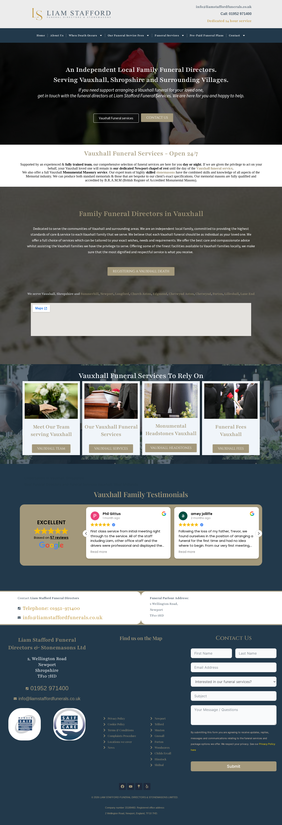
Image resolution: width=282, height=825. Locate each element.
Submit (233, 766)
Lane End (247, 294)
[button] (258, 533)
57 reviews (59, 537)
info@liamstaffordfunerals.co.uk (224, 6)
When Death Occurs (83, 35)
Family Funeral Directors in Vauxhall (141, 213)
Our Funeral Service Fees (126, 35)
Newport (106, 294)
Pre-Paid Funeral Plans (207, 35)
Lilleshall (231, 294)
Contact (234, 35)
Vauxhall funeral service (214, 168)
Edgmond (160, 294)
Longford (122, 294)
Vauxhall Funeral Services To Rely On (141, 375)
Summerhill (90, 294)
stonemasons (165, 172)
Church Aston (141, 294)
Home (41, 35)
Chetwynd (203, 294)
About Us (56, 35)
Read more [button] (99, 552)
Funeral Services (167, 35)
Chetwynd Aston (181, 294)
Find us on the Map (141, 638)
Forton (218, 294)
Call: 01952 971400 (236, 14)
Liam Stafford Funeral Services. (143, 96)
